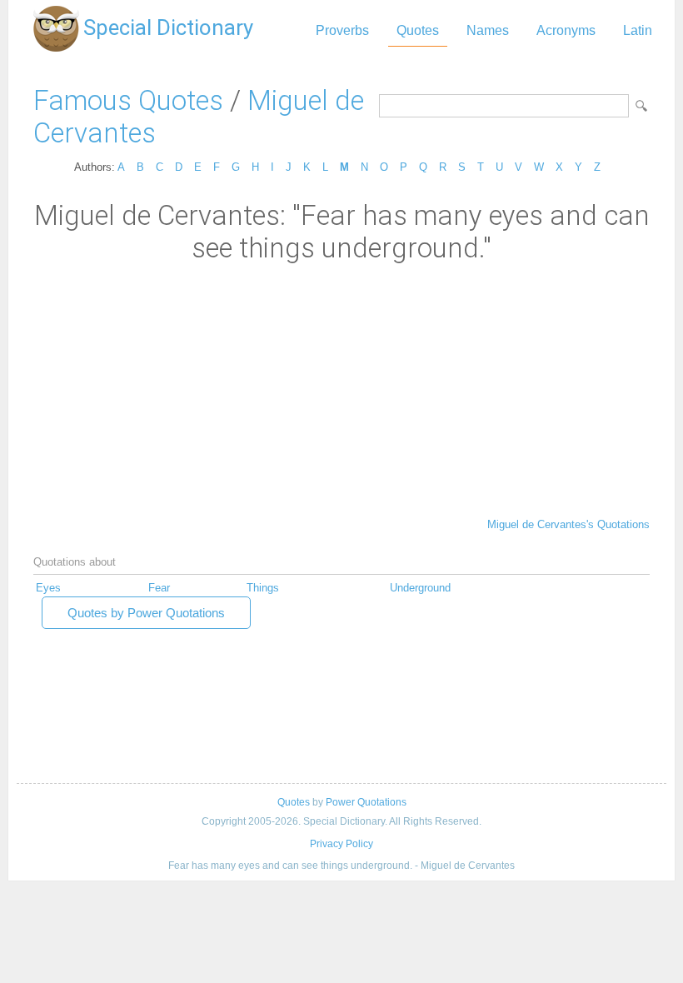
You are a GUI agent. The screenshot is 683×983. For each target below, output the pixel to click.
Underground (420, 587)
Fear (159, 587)
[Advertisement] (341, 389)
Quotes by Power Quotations (146, 613)
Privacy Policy (341, 844)
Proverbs (342, 30)
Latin (637, 30)
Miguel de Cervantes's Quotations (568, 524)
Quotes (417, 30)
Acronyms (566, 30)
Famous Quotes (128, 100)
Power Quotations (366, 802)
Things (263, 587)
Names (487, 30)
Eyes (48, 587)
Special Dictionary (168, 27)
